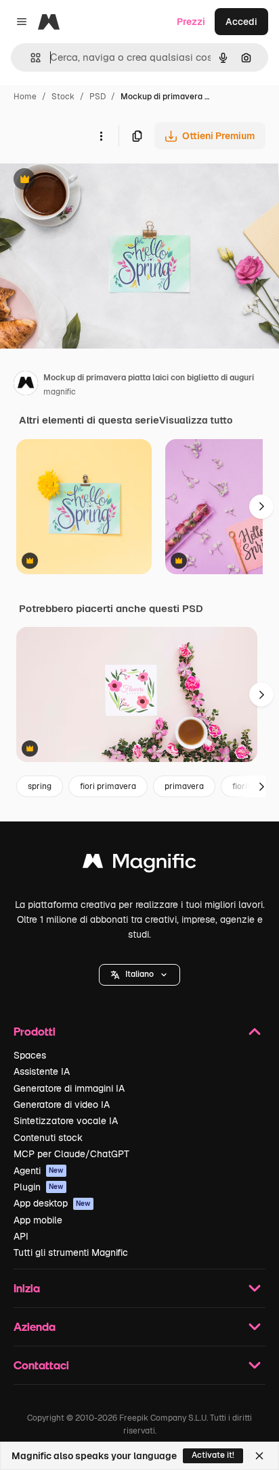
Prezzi (191, 22)
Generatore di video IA (62, 1104)
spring (39, 786)
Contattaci (41, 1365)
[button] (139, 975)
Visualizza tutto (195, 420)
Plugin (39, 1187)
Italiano (139, 974)
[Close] (259, 1456)
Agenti (39, 1171)
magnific (59, 391)
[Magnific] (139, 864)
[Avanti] (261, 506)
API (21, 1236)
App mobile (38, 1220)
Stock (62, 96)
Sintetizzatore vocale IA (66, 1121)
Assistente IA (42, 1071)
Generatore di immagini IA (69, 1088)
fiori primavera (108, 786)
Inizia (27, 1288)
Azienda (35, 1326)
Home (25, 96)
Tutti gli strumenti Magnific (71, 1252)
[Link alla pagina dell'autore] (26, 385)
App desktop (52, 1203)
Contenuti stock (48, 1138)
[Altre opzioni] (100, 135)
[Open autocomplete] (30, 58)
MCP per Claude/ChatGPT (71, 1154)
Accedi (241, 22)
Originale (89, 180)
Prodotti (35, 1031)
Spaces (30, 1055)
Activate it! (213, 1455)
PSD (97, 96)
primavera (184, 786)
